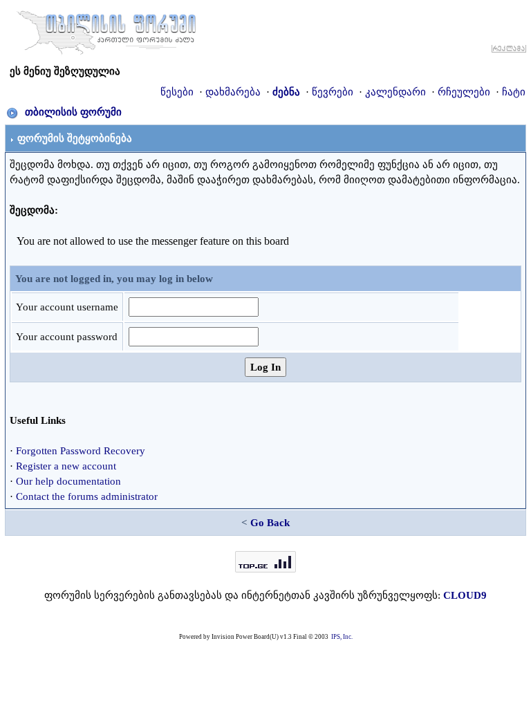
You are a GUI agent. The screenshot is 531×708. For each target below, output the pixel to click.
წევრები (332, 91)
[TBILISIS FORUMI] (106, 29)
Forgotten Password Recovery (80, 450)
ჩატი (513, 91)
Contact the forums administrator (87, 496)
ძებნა (286, 91)
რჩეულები (464, 91)
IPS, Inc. (342, 636)
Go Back (270, 522)
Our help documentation (68, 481)
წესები (177, 91)
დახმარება (233, 91)
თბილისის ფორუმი (73, 112)
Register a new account (66, 466)
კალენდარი (395, 91)
